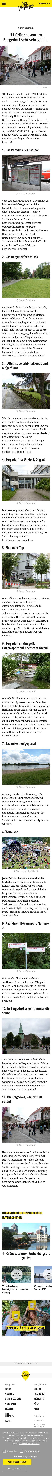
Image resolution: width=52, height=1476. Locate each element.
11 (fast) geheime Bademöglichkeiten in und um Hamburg (15, 1289)
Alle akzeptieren (17, 1462)
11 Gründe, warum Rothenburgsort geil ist (26, 1255)
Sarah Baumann (26, 28)
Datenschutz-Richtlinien (29, 1443)
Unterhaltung (13, 1398)
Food (8, 1389)
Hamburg (39, 1394)
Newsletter (39, 1420)
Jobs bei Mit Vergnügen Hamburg (39, 1426)
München (39, 1398)
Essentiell (12, 1451)
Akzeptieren (14, 1469)
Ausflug (9, 1394)
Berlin (37, 1389)
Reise (36, 1408)
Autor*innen (39, 1416)
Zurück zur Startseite (26, 1364)
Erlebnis (9, 1408)
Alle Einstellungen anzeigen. (26, 1456)
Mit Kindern (9, 1415)
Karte (8, 1421)
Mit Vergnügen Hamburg (26, 6)
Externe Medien (32, 1451)
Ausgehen (10, 1403)
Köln (36, 1403)
